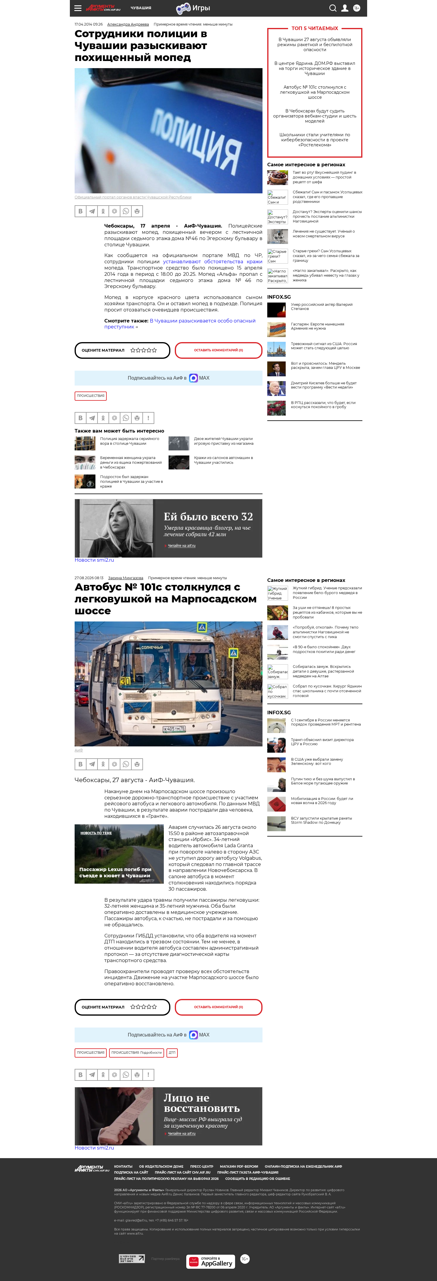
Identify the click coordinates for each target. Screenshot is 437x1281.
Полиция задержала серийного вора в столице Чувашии (129, 441)
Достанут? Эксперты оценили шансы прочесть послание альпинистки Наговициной (327, 216)
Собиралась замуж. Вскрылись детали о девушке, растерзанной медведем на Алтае (323, 671)
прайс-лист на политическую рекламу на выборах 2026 (166, 1179)
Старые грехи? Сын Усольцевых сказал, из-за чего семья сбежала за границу (326, 256)
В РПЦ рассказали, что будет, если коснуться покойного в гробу (323, 405)
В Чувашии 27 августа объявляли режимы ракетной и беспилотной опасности (315, 44)
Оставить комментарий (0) (218, 350)
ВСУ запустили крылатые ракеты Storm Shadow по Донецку (321, 820)
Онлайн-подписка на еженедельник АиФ (303, 1167)
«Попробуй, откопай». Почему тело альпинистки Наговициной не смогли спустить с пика (326, 632)
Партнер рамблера (165, 1258)
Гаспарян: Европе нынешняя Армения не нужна (317, 326)
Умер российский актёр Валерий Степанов (322, 307)
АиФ (79, 750)
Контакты (123, 1167)
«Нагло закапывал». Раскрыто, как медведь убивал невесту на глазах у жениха (326, 275)
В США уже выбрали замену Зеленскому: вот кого (317, 761)
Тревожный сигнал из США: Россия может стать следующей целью (324, 346)
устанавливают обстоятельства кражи (213, 261)
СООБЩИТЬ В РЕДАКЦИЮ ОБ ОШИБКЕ (257, 1179)
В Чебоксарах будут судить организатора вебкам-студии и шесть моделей (314, 116)
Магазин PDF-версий (239, 1167)
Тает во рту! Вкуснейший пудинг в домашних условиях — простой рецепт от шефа (324, 177)
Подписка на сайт (131, 1172)
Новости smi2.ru (94, 560)
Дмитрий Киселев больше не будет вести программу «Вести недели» (324, 385)
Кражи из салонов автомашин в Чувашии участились (223, 460)
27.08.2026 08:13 (89, 578)
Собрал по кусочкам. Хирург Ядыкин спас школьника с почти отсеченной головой (327, 691)
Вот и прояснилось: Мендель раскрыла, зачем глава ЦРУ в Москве (325, 365)
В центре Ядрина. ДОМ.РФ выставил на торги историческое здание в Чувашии (314, 68)
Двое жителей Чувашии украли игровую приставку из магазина (224, 441)
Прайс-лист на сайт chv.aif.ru (182, 1172)
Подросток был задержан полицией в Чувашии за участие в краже (131, 481)
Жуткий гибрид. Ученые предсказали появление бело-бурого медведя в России (327, 593)
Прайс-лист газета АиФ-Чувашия (247, 1172)
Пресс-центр (201, 1167)
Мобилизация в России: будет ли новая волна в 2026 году (322, 801)
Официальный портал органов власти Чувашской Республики (133, 197)
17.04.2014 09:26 (89, 24)
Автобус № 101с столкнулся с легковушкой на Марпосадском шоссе (315, 92)
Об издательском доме (161, 1167)
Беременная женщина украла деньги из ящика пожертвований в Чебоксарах (131, 462)
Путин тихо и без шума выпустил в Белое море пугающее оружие (323, 781)
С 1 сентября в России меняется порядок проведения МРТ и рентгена (326, 722)
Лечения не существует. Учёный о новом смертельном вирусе (324, 233)
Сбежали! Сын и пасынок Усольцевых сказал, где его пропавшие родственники (327, 197)
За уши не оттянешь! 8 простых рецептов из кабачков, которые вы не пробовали (327, 612)
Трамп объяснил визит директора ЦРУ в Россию (322, 742)
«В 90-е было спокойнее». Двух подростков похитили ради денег (324, 649)
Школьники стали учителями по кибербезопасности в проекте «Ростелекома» (314, 140)
